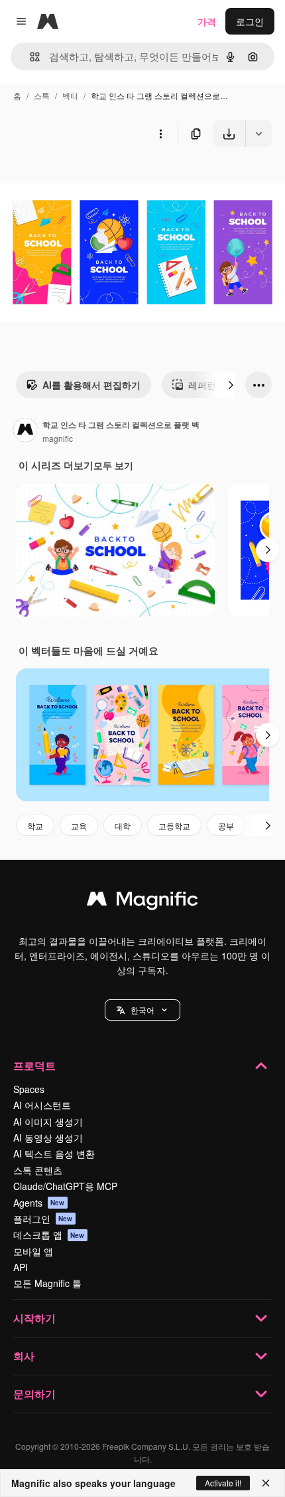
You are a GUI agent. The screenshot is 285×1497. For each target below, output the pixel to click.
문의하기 (34, 1393)
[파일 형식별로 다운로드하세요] (258, 133)
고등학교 (174, 825)
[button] (142, 1010)
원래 (76, 178)
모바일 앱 (33, 1251)
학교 (35, 825)
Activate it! (223, 1482)
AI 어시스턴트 (42, 1105)
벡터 (70, 95)
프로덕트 (34, 1065)
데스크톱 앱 (49, 1234)
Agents (39, 1202)
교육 (79, 825)
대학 (123, 825)
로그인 (250, 21)
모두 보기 (113, 465)
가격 (207, 21)
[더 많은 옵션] (160, 133)
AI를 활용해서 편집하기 (91, 384)
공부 (226, 825)
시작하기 (34, 1318)
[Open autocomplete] (29, 57)
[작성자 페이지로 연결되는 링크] (25, 431)
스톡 (42, 95)
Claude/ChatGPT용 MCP (65, 1186)
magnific (57, 438)
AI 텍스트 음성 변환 (54, 1153)
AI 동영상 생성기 (48, 1137)
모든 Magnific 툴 (47, 1283)
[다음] (231, 384)
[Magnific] (142, 902)
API (20, 1267)
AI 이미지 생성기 (48, 1121)
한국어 (142, 1009)
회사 (23, 1355)
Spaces (28, 1089)
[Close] (266, 1483)
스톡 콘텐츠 (37, 1170)
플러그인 (43, 1218)
